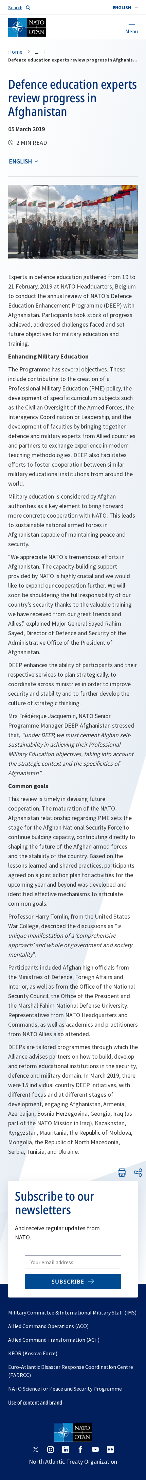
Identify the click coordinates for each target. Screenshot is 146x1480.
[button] (125, 7)
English (20, 161)
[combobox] (125, 7)
